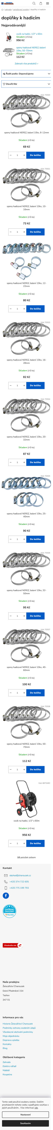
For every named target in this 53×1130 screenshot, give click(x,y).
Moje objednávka (11, 1036)
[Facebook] (6, 896)
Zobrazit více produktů (25, 63)
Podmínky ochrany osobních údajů (19, 1027)
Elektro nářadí (9, 1066)
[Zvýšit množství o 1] (24, 155)
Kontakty (7, 1044)
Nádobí (6, 1070)
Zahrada (6, 1062)
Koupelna (7, 1074)
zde (36, 1107)
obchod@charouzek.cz (20, 875)
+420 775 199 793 (19, 887)
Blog (5, 1048)
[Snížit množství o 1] (11, 155)
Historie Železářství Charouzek (18, 1023)
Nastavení (26, 1114)
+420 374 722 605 (19, 881)
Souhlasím (25, 1123)
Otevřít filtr (11, 84)
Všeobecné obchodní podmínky (18, 1032)
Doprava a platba (11, 1040)
